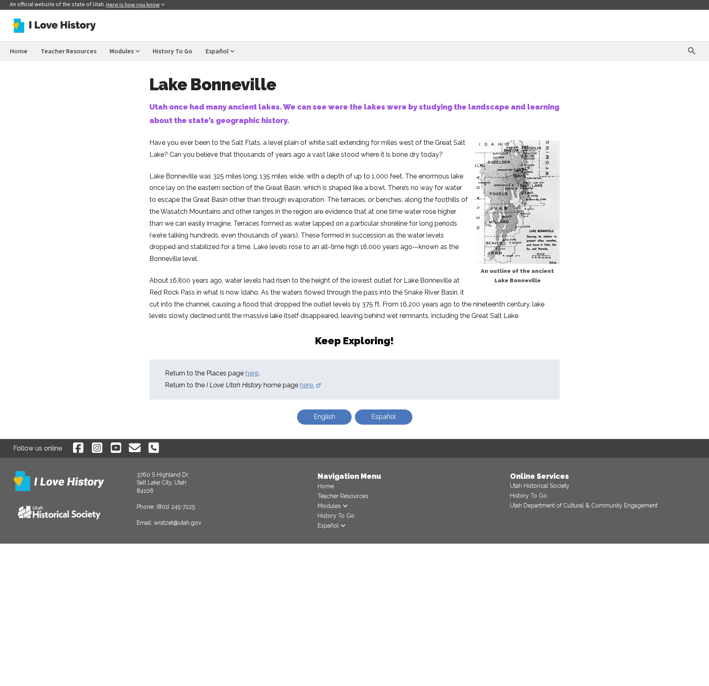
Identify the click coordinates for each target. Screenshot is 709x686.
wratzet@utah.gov (177, 522)
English (324, 417)
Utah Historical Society (539, 485)
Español (383, 417)
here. (310, 385)
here (251, 373)
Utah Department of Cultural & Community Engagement (584, 505)
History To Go (528, 495)
